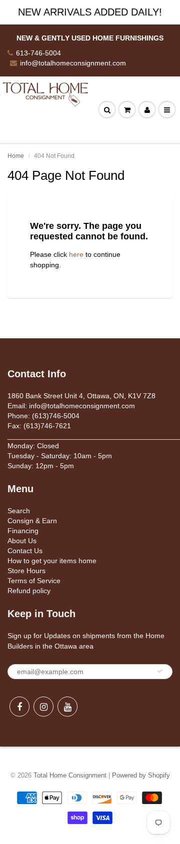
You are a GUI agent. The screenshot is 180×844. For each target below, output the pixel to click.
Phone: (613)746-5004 (44, 416)
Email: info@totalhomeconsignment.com (71, 406)
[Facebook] (20, 707)
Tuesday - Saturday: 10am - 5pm (60, 456)
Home (16, 155)
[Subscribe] (160, 671)
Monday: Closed (33, 446)
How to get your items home (52, 561)
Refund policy (29, 591)
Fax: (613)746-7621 (39, 426)
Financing (23, 531)
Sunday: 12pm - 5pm (41, 466)
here (76, 254)
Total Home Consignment (70, 775)
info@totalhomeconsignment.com (73, 63)
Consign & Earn (32, 521)
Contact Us (25, 551)
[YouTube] (68, 707)
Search (19, 511)
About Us (22, 541)
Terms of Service (34, 581)
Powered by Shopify (141, 775)
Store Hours (27, 571)
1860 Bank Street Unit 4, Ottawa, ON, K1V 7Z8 (82, 396)
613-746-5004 (38, 53)
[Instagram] (44, 707)
